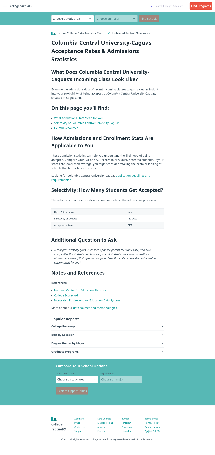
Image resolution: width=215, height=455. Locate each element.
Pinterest (126, 422)
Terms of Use (151, 418)
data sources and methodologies (95, 308)
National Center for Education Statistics (80, 290)
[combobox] (166, 6)
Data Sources (104, 418)
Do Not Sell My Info (152, 432)
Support (78, 431)
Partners (101, 431)
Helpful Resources (66, 128)
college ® (21, 6)
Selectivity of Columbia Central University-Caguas (86, 123)
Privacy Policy (152, 422)
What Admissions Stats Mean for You (78, 118)
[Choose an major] (116, 18)
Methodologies (105, 422)
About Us (79, 418)
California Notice (153, 426)
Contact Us (79, 426)
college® (58, 426)
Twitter (125, 418)
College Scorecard (66, 295)
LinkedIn (126, 431)
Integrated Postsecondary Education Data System (87, 300)
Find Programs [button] (201, 6)
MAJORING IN (107, 373)
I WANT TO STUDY (65, 373)
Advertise (102, 426)
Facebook (127, 426)
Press (77, 422)
